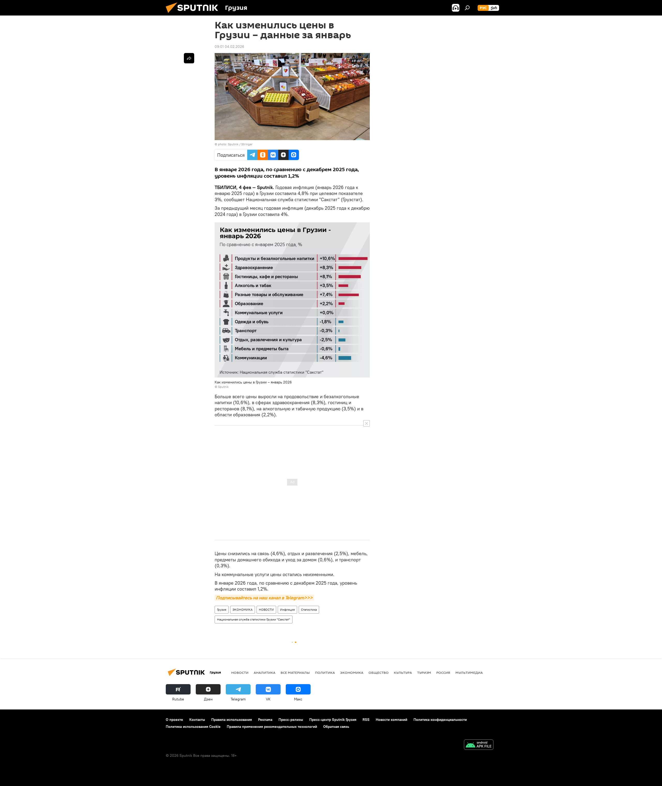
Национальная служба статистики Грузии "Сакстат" (253, 619)
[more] (189, 58)
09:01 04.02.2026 (229, 46)
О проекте (174, 719)
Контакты (197, 719)
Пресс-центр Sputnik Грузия (332, 719)
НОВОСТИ (266, 609)
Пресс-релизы (291, 719)
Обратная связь (336, 726)
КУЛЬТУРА (403, 672)
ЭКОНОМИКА (242, 609)
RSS (366, 719)
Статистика (309, 609)
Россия (443, 672)
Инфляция (287, 609)
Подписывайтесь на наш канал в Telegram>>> (264, 598)
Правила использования (231, 719)
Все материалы (295, 672)
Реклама (265, 719)
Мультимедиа (469, 672)
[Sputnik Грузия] (194, 14)
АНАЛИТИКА (264, 672)
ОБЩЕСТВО (378, 672)
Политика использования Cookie (193, 726)
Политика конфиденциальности (440, 719)
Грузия (221, 609)
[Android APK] (478, 745)
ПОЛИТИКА (325, 672)
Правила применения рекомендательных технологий (272, 726)
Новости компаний (391, 719)
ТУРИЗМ (424, 672)
